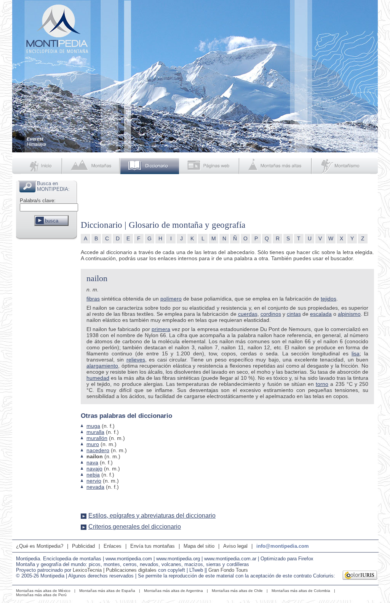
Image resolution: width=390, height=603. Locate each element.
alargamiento (102, 366)
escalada (321, 314)
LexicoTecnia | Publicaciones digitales (115, 570)
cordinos (271, 314)
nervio (93, 481)
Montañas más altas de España (107, 591)
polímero (171, 299)
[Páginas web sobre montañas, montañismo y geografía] (209, 166)
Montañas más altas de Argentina (173, 591)
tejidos (328, 299)
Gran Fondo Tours (228, 570)
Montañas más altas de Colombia (301, 591)
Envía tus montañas (152, 546)
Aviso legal (235, 546)
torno (322, 384)
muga (93, 426)
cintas (294, 314)
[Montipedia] (37, 166)
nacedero (97, 450)
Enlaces (112, 546)
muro (92, 444)
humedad (97, 378)
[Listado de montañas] (91, 166)
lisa (356, 353)
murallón (96, 438)
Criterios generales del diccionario (134, 526)
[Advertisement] (46, 356)
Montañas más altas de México (43, 591)
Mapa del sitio (199, 546)
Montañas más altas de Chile (237, 591)
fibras (93, 299)
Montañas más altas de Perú (41, 595)
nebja (93, 475)
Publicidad (83, 546)
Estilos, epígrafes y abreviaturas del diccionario (152, 515)
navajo (94, 468)
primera (161, 329)
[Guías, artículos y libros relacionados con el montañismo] (345, 166)
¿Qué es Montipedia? (39, 546)
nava (92, 462)
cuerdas (247, 314)
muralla (95, 432)
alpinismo (349, 314)
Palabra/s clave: (38, 200)
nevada (95, 487)
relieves (135, 360)
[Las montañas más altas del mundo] (276, 166)
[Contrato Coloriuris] (360, 576)
